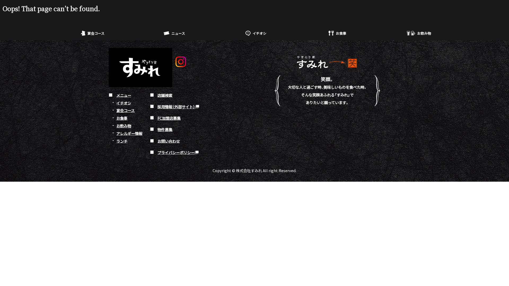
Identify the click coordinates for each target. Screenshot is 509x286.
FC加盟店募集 (169, 118)
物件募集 (164, 129)
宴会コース (95, 33)
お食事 (341, 33)
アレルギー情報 (129, 133)
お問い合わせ (168, 141)
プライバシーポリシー (176, 152)
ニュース (178, 33)
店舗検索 (164, 95)
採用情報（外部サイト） (176, 106)
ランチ (122, 141)
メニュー (123, 95)
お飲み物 (424, 33)
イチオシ (259, 33)
